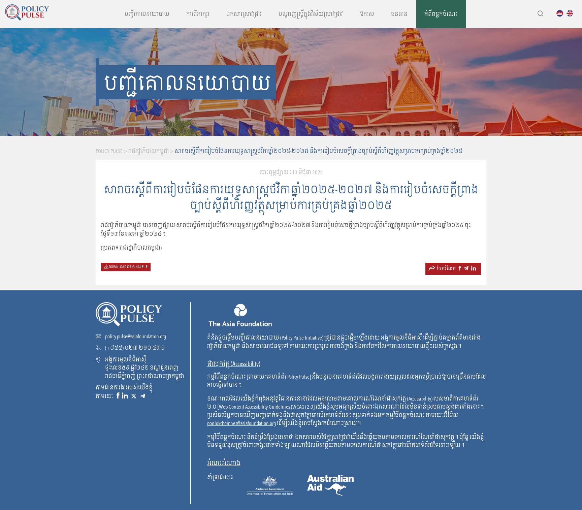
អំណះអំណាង (223, 463)
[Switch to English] (572, 13)
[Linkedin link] (125, 396)
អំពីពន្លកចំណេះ (441, 14)
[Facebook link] (118, 396)
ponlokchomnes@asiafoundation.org (241, 423)
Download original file (128, 266)
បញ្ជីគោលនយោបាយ (147, 14)
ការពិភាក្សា (197, 14)
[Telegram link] (142, 396)
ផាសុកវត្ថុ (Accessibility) (233, 364)
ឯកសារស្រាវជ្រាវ (244, 14)
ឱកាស (367, 14)
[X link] (134, 396)
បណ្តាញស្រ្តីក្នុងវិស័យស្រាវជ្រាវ (311, 14)
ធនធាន (399, 14)
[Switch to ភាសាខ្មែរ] (561, 13)
